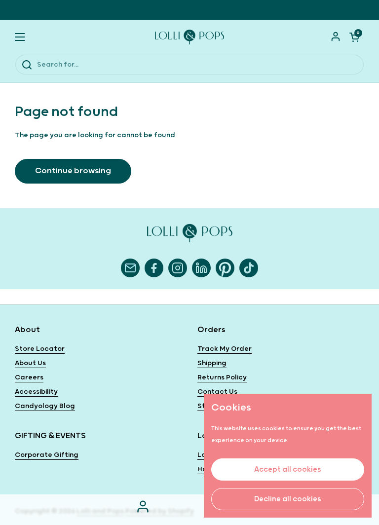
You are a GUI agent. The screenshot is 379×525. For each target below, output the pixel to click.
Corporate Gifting (46, 455)
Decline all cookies (287, 499)
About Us (30, 363)
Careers (29, 377)
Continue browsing (73, 171)
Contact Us (217, 392)
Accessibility (36, 392)
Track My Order (224, 349)
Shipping (212, 363)
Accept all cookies (287, 469)
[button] (354, 37)
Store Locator (40, 349)
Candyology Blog (45, 406)
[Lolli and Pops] (189, 37)
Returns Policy (222, 377)
